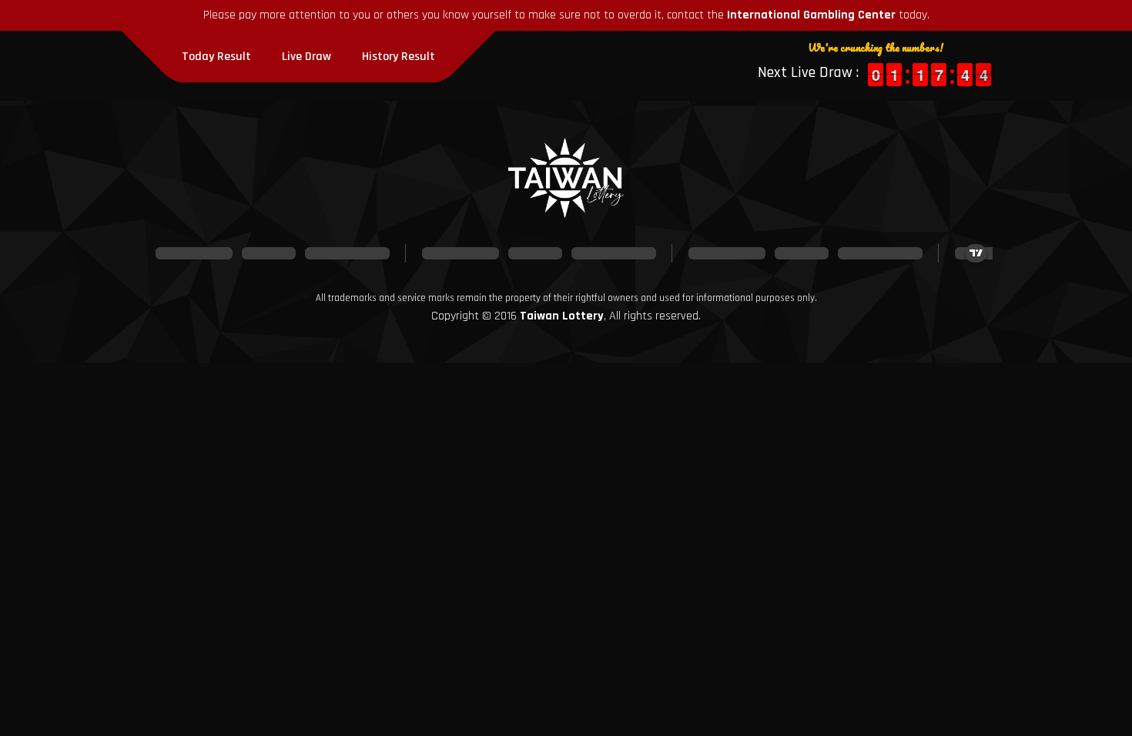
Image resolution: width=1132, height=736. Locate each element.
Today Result (216, 57)
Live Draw (306, 57)
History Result (398, 57)
